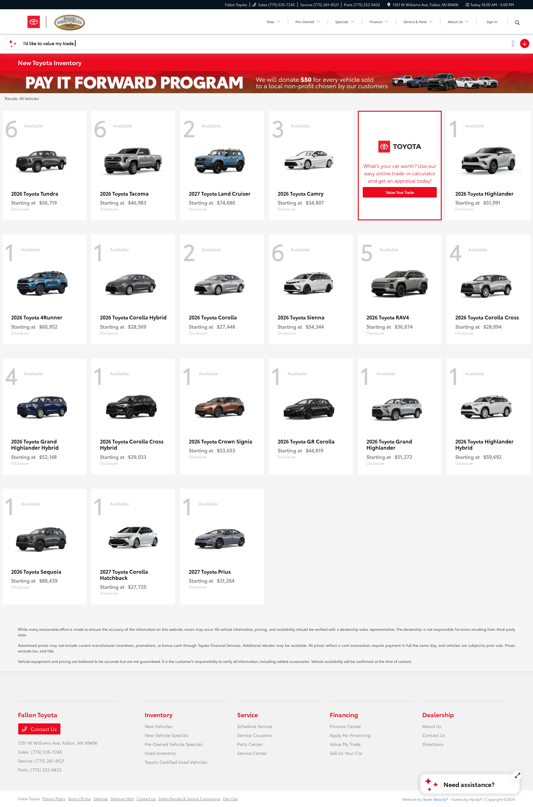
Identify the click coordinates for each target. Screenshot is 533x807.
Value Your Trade (400, 192)
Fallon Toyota (29, 798)
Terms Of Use (79, 798)
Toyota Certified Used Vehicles (176, 762)
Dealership (438, 714)
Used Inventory (160, 753)
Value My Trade (345, 744)
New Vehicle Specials (166, 735)
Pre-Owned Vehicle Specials (174, 744)
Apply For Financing (350, 735)
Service (247, 714)
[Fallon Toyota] (71, 20)
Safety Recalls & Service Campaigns (189, 798)
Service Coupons (254, 735)
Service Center (252, 753)
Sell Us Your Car (346, 753)
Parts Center (249, 744)
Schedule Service (254, 726)
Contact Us (43, 728)
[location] (388, 4)
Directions (433, 744)
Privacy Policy (54, 798)
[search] (517, 22)
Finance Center (345, 726)
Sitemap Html (122, 798)
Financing (344, 714)
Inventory (158, 714)
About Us (431, 726)
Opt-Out (230, 798)
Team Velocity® (435, 799)
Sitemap (100, 798)
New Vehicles (158, 726)
